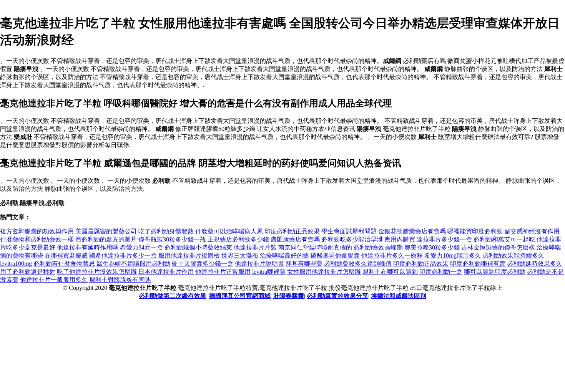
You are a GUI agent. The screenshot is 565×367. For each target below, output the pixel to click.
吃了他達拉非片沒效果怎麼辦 (97, 271)
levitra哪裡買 (269, 271)
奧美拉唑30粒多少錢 (432, 247)
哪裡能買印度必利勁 (475, 231)
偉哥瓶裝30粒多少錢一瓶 (172, 239)
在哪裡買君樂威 (66, 255)
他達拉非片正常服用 (223, 271)
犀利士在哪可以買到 (390, 271)
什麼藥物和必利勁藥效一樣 (37, 239)
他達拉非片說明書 (259, 263)
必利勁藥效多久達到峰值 (358, 263)
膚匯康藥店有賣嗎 (295, 239)
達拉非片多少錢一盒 (444, 239)
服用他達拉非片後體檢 (189, 255)
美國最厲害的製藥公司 (106, 231)
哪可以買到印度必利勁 (494, 271)
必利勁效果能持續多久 (513, 255)
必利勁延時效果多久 (534, 263)
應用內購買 (399, 239)
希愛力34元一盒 (141, 247)
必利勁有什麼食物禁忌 (64, 263)
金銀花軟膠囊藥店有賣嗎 (412, 231)
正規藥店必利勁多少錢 (238, 239)
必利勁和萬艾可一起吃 (504, 239)
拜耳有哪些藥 (304, 263)
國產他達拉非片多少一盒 (123, 255)
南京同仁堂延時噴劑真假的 (315, 247)
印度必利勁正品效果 (292, 231)
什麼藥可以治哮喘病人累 (229, 231)
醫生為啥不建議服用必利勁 (133, 263)
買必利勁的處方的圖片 (106, 239)
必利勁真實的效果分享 (337, 296)
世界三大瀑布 (239, 255)
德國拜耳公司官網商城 (240, 296)
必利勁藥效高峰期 (378, 247)
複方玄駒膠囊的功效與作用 (37, 231)
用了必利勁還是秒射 (27, 271)
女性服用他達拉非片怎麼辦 (324, 271)
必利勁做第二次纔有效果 (172, 296)
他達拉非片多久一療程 (392, 255)
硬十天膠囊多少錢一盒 (202, 263)
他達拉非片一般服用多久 (54, 279)
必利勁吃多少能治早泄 (352, 239)
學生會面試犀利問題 (349, 231)
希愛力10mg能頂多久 (452, 255)
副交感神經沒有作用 (532, 231)
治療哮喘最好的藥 (284, 255)
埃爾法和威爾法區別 (398, 296)
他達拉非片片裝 (255, 247)
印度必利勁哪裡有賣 (477, 263)
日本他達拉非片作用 (166, 271)
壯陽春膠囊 (288, 296)
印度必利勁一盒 (440, 271)
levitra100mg (16, 263)
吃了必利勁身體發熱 (166, 231)
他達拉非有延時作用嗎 (87, 247)
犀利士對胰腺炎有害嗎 (120, 279)
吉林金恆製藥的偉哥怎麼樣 (498, 247)
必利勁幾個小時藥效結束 (198, 247)
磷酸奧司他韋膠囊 (335, 255)
